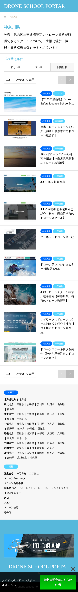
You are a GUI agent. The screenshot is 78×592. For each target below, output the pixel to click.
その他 (7, 512)
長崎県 (40, 452)
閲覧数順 (62, 67)
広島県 (50, 443)
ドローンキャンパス (15, 478)
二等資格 (34, 473)
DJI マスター (14, 493)
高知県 (50, 448)
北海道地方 (10, 399)
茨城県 (20, 414)
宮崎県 (10, 457)
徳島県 (20, 448)
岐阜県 (20, 428)
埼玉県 (50, 414)
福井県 (50, 423)
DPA (6, 497)
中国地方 (9, 443)
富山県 (30, 423)
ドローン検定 (11, 507)
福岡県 (20, 452)
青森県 (20, 404)
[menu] (72, 6)
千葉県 (61, 414)
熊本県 (50, 452)
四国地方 (9, 448)
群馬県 (40, 414)
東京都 (10, 419)
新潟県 (20, 423)
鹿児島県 (22, 457)
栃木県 (30, 414)
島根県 (30, 443)
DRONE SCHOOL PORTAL (39, 567)
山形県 (61, 404)
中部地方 (9, 423)
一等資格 (21, 473)
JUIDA (7, 502)
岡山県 (40, 443)
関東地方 (9, 414)
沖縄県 (33, 457)
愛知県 (41, 428)
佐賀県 (30, 452)
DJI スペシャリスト (31, 488)
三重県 (20, 433)
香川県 (30, 448)
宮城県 (40, 404)
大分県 (61, 452)
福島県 (10, 409)
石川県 (40, 423)
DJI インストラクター (58, 488)
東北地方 (9, 404)
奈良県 (10, 438)
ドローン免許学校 (13, 483)
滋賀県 (30, 433)
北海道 (22, 399)
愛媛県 (40, 448)
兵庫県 (61, 433)
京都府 (40, 433)
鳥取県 (20, 443)
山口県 (61, 443)
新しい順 (15, 67)
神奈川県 (22, 419)
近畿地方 (9, 433)
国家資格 (9, 473)
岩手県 (30, 404)
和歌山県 (22, 438)
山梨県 (61, 423)
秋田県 (50, 404)
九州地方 (9, 452)
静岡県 (31, 428)
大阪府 (50, 433)
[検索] (63, 6)
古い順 (38, 67)
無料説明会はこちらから (58, 582)
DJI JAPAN (10, 488)
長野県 (10, 428)
